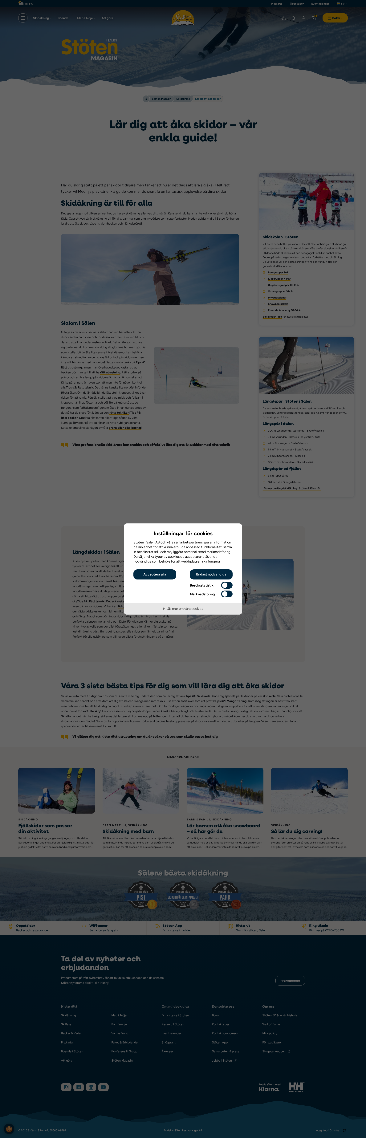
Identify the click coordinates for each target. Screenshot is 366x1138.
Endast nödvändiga (211, 574)
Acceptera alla (154, 574)
